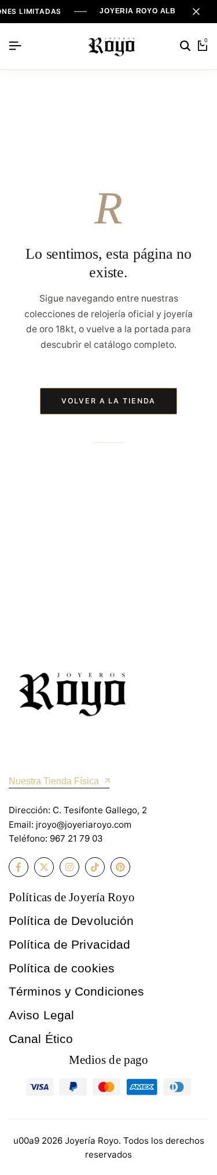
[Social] (18, 867)
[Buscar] (185, 46)
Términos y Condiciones (76, 991)
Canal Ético (41, 1038)
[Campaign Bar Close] (196, 11)
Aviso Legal (41, 1015)
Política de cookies (62, 968)
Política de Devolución (71, 920)
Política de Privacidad (69, 944)
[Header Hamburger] (15, 46)
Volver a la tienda (108, 400)
